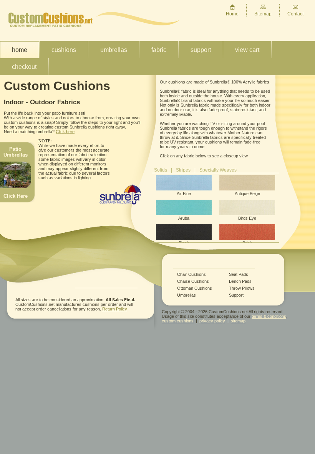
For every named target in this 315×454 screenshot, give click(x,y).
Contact (295, 14)
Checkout (24, 66)
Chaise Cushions (193, 281)
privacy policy (212, 321)
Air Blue (184, 193)
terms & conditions (269, 316)
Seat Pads (238, 274)
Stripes (183, 170)
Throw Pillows (242, 288)
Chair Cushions (191, 274)
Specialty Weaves (218, 170)
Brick (247, 242)
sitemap (238, 321)
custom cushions (178, 321)
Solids (160, 170)
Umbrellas (113, 50)
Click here (65, 131)
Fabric (158, 50)
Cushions (63, 50)
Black (184, 242)
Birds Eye (247, 218)
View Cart (247, 50)
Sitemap (263, 14)
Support (201, 50)
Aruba (183, 218)
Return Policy (114, 309)
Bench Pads (240, 281)
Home (232, 14)
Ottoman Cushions (194, 288)
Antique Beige (247, 193)
